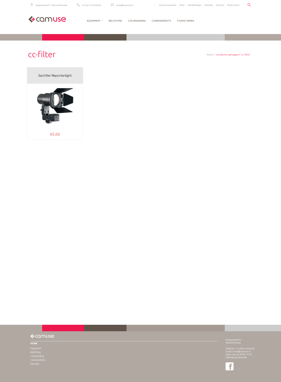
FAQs (182, 5)
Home (210, 54)
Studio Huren (185, 20)
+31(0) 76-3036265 (91, 5)
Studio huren (233, 5)
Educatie (209, 5)
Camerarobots (161, 20)
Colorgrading (137, 20)
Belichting (115, 20)
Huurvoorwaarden (167, 5)
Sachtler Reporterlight (55, 76)
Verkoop (220, 5)
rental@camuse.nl (124, 5)
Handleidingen (195, 5)
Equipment (93, 20)
